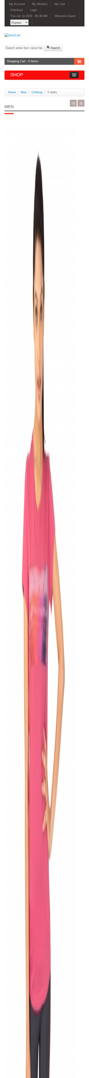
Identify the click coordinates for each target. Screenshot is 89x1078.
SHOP (16, 74)
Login (33, 10)
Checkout (16, 10)
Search (55, 47)
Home (12, 92)
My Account (17, 4)
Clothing (36, 92)
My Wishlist (39, 4)
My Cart (60, 4)
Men (23, 92)
